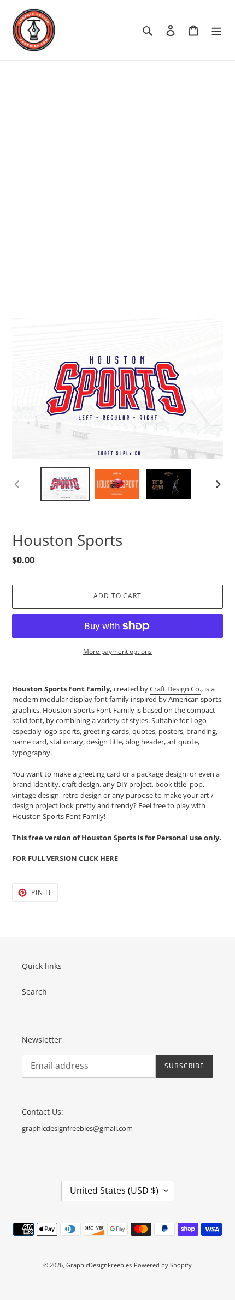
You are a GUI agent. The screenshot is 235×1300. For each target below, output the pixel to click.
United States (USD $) (114, 1190)
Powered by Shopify (163, 1265)
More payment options (117, 651)
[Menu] (216, 30)
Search (34, 991)
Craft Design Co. (175, 689)
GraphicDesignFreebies (99, 1265)
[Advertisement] (117, 183)
